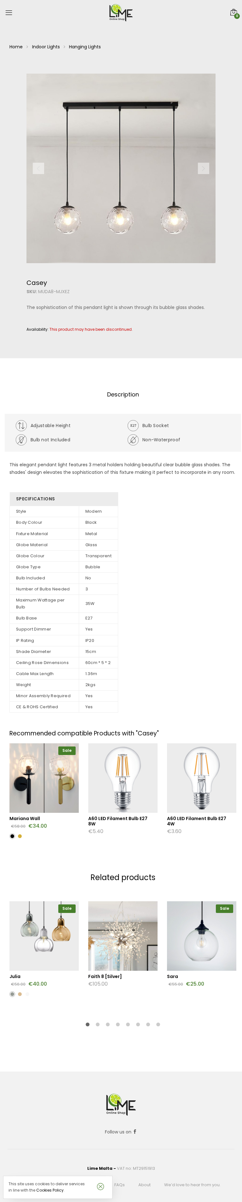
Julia (14, 976)
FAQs (119, 1185)
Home (16, 47)
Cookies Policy (50, 1190)
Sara (172, 976)
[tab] (123, 395)
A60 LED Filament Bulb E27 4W (196, 821)
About (144, 1185)
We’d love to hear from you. (192, 1185)
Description (123, 394)
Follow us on (119, 1132)
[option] (121, 168)
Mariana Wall (24, 818)
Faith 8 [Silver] (105, 976)
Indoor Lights (46, 47)
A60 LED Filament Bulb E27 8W (117, 821)
